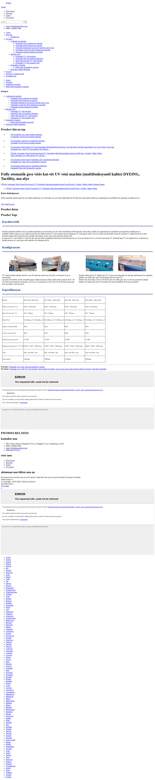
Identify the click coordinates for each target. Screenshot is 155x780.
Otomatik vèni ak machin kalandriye (29, 59)
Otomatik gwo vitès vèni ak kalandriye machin (28, 162)
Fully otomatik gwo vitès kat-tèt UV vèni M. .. (28, 156)
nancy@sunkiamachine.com (16, 26)
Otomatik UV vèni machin (26, 56)
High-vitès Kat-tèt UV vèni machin (29, 61)
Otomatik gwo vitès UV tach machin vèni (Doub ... (30, 149)
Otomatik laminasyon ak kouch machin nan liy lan (35, 48)
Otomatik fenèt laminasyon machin (29, 46)
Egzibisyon (15, 37)
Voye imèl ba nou (7, 204)
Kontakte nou (11, 76)
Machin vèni (15, 54)
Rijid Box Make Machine (20, 69)
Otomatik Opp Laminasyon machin (29, 43)
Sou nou (9, 35)
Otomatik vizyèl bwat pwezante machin (26, 143)
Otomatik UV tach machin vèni (27, 63)
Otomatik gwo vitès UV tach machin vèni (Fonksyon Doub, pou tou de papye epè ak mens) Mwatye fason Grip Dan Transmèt (58, 369)
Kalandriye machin (18, 65)
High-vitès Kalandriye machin (27, 67)
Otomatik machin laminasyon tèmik (29, 52)
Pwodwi (9, 39)
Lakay (8, 33)
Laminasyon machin (18, 41)
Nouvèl (9, 72)
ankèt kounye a (7, 479)
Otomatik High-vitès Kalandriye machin (26, 168)
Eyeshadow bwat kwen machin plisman (26, 137)
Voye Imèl (5, 486)
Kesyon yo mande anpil (15, 74)
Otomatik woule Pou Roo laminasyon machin (33, 50)
